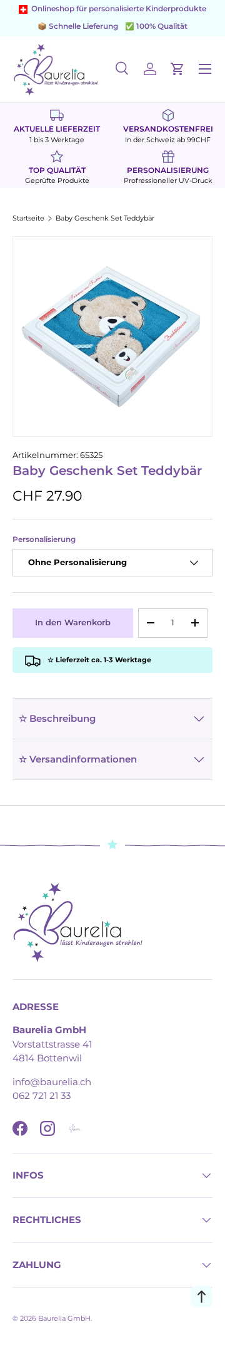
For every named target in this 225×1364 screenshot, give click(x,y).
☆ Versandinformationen (78, 759)
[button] (177, 69)
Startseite (28, 218)
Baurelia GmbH (64, 1318)
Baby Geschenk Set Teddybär (105, 218)
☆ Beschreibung (57, 718)
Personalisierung (44, 539)
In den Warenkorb (73, 622)
